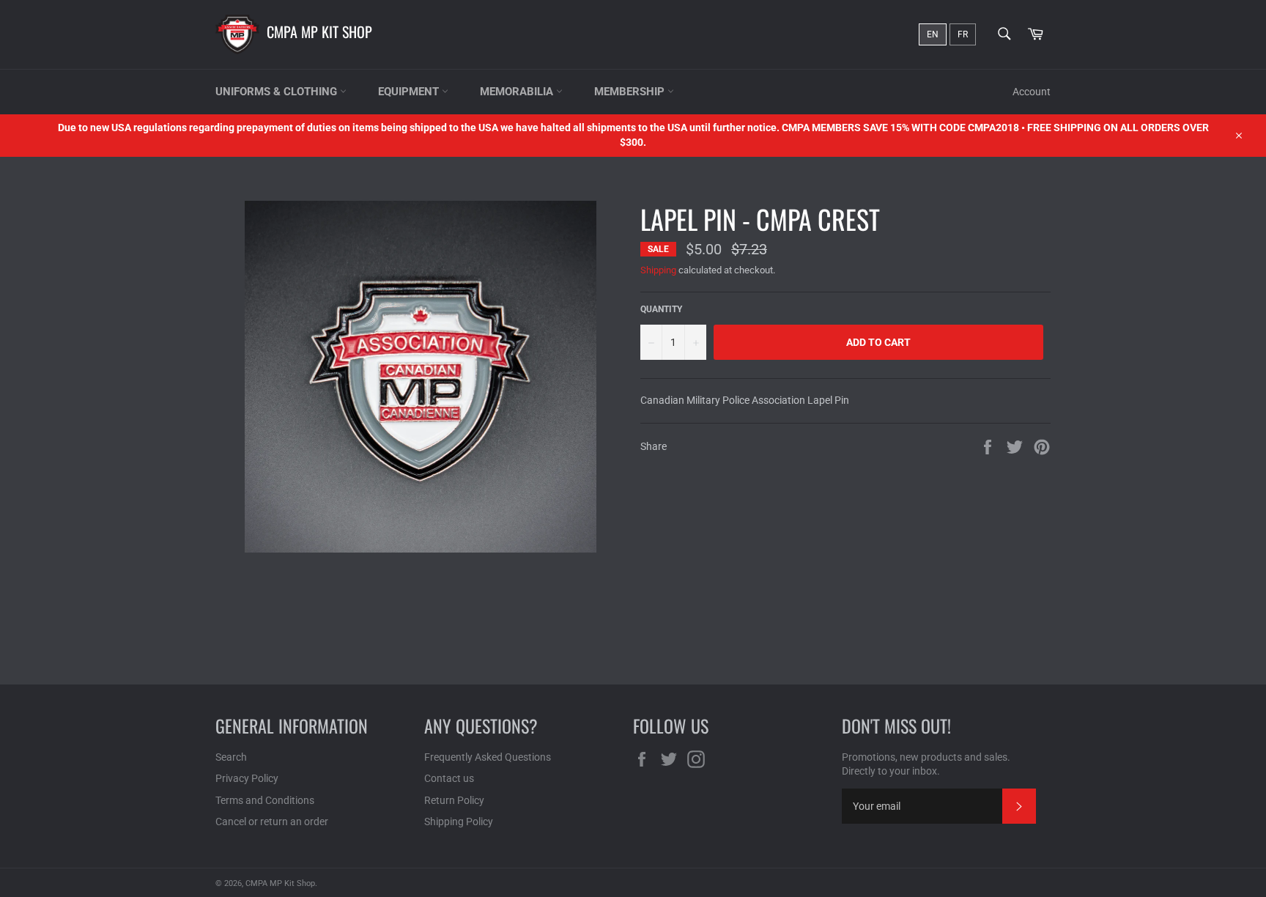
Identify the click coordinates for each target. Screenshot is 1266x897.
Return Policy (454, 800)
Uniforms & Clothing (277, 91)
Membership (630, 91)
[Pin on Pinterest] (1042, 445)
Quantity (661, 309)
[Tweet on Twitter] (1016, 445)
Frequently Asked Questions (487, 757)
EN (933, 34)
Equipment (410, 91)
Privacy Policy (246, 778)
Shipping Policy (458, 821)
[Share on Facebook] (989, 445)
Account (1032, 91)
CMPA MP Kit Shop (319, 32)
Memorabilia (518, 91)
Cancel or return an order (271, 821)
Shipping (658, 270)
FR (963, 34)
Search (231, 757)
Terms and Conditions (264, 800)
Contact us (449, 778)
